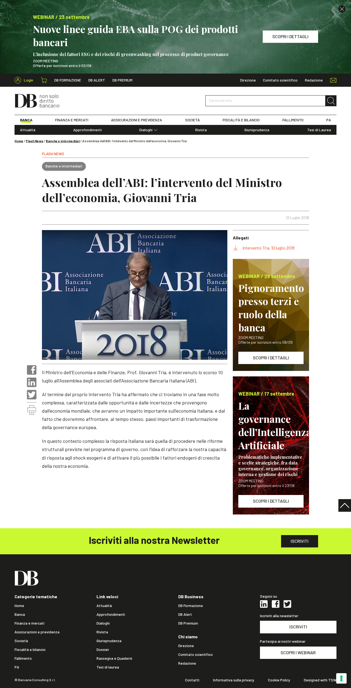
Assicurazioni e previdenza (37, 632)
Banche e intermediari (63, 141)
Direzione (248, 80)
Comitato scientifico (280, 80)
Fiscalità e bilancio (30, 649)
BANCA (26, 120)
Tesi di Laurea (319, 130)
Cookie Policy (279, 680)
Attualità (27, 130)
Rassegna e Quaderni (114, 658)
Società (21, 641)
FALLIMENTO (293, 120)
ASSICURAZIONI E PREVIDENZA (136, 120)
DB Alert (96, 80)
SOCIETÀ (192, 120)
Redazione (314, 80)
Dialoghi (145, 130)
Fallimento (23, 658)
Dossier (103, 649)
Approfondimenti (87, 130)
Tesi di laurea (108, 667)
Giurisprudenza (256, 130)
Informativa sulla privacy (233, 680)
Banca (20, 614)
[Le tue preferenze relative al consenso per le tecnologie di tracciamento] (341, 678)
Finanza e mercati (29, 623)
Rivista (201, 130)
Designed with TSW (320, 680)
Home (19, 141)
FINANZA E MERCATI (71, 120)
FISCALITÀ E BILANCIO (241, 120)
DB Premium (122, 80)
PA (328, 120)
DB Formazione (67, 80)
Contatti (192, 680)
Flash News (34, 141)
